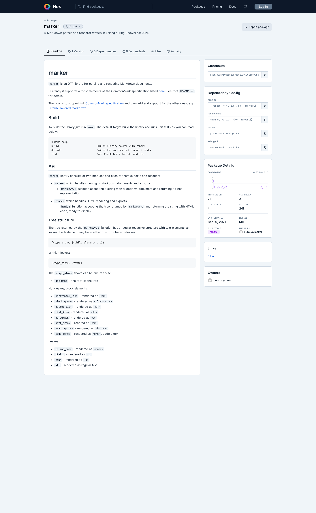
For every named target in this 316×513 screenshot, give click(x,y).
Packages (198, 6)
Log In (263, 6)
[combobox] (114, 6)
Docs (232, 6)
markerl (52, 26)
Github (211, 256)
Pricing (217, 6)
